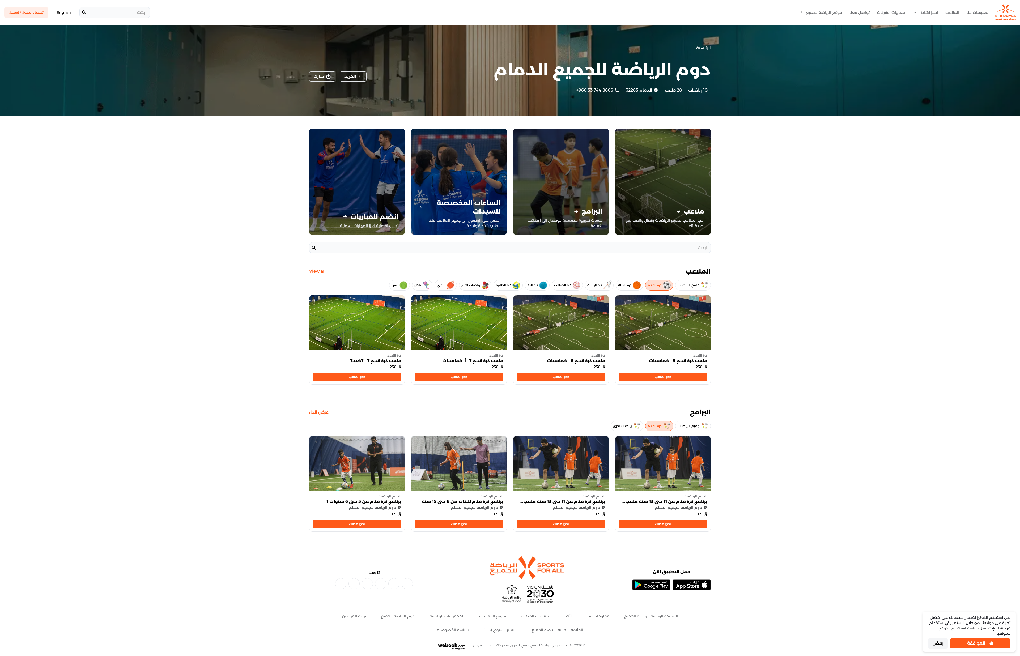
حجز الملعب (663, 377)
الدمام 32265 (639, 90)
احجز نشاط (929, 12)
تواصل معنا (859, 12)
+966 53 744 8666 (594, 90)
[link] (663, 483)
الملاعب (952, 12)
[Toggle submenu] (915, 12)
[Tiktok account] (380, 583)
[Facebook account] (407, 583)
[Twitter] (340, 583)
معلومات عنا (977, 12)
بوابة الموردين (354, 616)
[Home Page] (1005, 12)
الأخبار (568, 616)
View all (317, 271)
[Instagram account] (394, 583)
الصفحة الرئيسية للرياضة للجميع (651, 616)
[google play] (651, 584)
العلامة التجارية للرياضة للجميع (557, 630)
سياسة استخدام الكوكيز (959, 628)
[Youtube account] (354, 583)
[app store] (692, 584)
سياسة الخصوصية (453, 630)
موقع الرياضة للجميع (824, 12)
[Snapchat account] (367, 583)
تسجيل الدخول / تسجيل (26, 12)
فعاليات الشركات (891, 12)
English (64, 12)
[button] (322, 76)
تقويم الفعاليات (492, 616)
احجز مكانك (663, 524)
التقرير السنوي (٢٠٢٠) (500, 630)
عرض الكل (319, 412)
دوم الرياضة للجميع (398, 616)
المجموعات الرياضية (447, 616)
